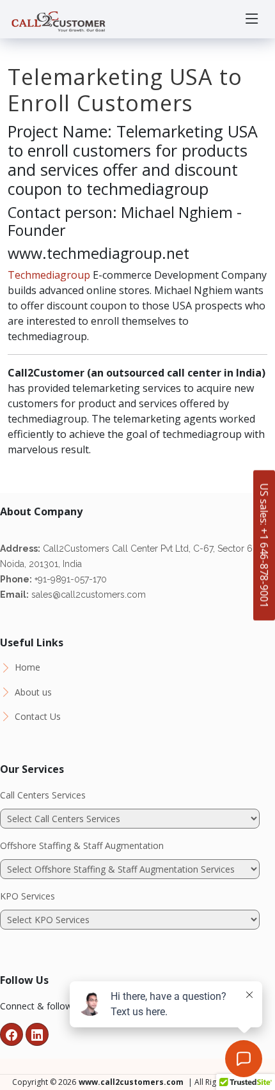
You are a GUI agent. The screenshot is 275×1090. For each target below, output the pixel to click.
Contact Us (38, 716)
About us (33, 692)
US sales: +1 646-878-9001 (264, 545)
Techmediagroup (49, 275)
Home (27, 667)
